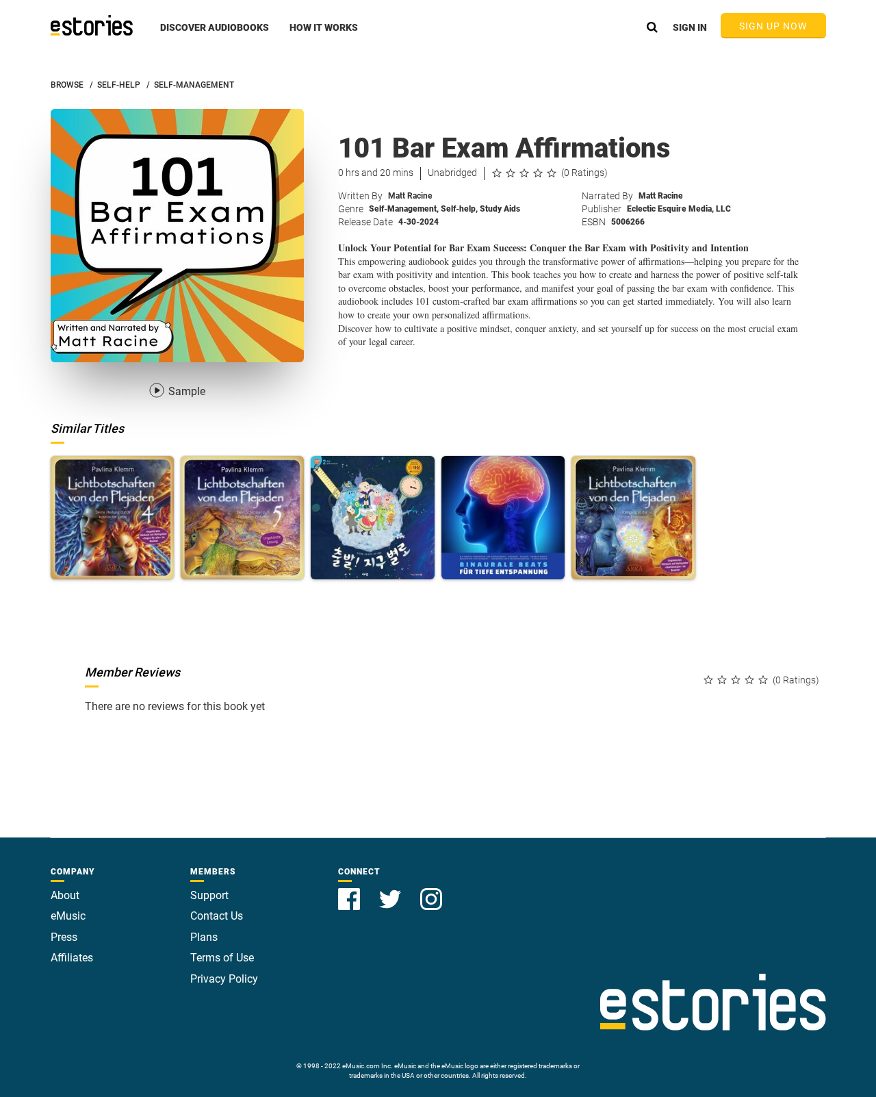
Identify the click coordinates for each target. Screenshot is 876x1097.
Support (209, 895)
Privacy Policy (224, 978)
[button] (214, 35)
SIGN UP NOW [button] (773, 26)
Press (64, 937)
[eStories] (92, 25)
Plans (204, 937)
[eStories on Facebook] (350, 891)
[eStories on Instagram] (431, 891)
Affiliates (72, 957)
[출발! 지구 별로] (372, 517)
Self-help (459, 209)
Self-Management (404, 209)
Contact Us (216, 915)
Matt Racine (410, 196)
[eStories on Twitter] (391, 891)
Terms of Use (222, 957)
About (65, 895)
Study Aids (500, 209)
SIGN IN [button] (690, 27)
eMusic (68, 915)
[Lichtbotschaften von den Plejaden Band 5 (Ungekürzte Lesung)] (242, 517)
